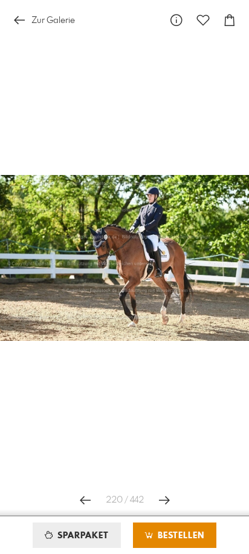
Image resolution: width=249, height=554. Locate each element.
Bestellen (179, 536)
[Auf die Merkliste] (203, 20)
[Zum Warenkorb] (229, 20)
